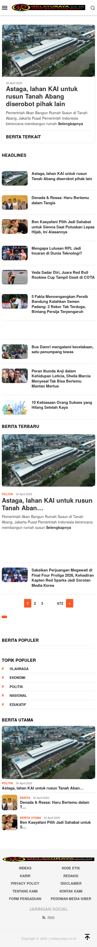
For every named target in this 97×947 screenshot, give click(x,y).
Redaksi (70, 875)
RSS (51, 917)
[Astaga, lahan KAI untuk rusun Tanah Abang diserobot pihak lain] (48, 50)
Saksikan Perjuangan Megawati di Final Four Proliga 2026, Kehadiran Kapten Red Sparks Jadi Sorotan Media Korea (63, 577)
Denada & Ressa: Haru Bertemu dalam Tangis (60, 200)
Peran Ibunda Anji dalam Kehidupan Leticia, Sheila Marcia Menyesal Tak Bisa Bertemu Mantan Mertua (61, 378)
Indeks (25, 868)
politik (16, 686)
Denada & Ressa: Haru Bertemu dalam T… (54, 804)
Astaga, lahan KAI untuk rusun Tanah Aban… (47, 504)
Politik (7, 494)
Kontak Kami (71, 891)
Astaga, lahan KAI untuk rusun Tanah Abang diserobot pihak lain (42, 96)
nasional (18, 695)
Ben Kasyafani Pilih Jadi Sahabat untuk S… (55, 824)
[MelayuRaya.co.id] (48, 7)
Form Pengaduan (25, 898)
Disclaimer (71, 883)
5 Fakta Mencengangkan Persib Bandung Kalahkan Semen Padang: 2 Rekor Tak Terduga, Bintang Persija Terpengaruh (60, 304)
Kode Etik (71, 868)
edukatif (18, 704)
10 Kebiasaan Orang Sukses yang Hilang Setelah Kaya (62, 404)
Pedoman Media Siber (71, 898)
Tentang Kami (25, 891)
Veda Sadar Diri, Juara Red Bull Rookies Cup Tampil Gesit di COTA (63, 274)
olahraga (19, 668)
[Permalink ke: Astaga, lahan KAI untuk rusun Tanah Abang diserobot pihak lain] (48, 460)
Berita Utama (30, 818)
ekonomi (17, 677)
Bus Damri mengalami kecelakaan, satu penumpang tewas (62, 349)
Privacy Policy (25, 883)
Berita (25, 798)
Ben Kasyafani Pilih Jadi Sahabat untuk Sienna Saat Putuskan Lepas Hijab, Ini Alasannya (63, 227)
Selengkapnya (70, 123)
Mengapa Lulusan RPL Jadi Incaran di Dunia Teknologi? (57, 250)
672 (60, 603)
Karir (25, 875)
